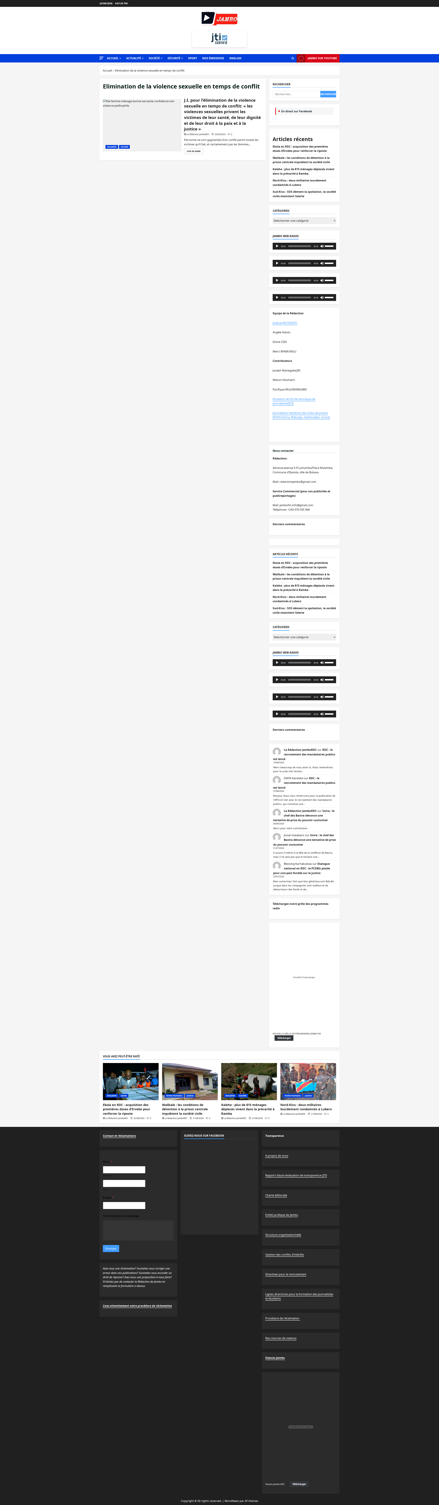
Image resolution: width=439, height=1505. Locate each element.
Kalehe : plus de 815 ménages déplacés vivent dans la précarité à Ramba (248, 1109)
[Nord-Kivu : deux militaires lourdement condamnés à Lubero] (308, 1081)
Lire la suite (195, 151)
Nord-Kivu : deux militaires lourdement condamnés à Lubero (306, 1107)
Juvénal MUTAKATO (285, 323)
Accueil (112, 58)
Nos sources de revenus (280, 1338)
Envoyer (111, 1248)
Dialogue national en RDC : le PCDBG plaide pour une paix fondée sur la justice (301, 868)
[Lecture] (277, 246)
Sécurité (174, 58)
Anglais (235, 58)
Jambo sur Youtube (322, 58)
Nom (105, 1189)
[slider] (329, 246)
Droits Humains (174, 1095)
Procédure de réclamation (282, 1318)
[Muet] (322, 246)
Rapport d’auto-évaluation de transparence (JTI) (296, 1175)
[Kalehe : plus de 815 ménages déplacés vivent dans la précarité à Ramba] (249, 1081)
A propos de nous (276, 1156)
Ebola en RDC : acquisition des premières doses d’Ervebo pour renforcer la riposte (126, 1109)
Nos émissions (213, 58)
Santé (124, 1095)
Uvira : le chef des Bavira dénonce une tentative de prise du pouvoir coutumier (303, 815)
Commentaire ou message (121, 1216)
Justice (190, 1095)
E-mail (108, 1197)
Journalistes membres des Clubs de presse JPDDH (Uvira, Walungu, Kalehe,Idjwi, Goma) (301, 415)
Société (154, 58)
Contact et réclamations (119, 1136)
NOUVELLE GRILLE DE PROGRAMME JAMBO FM (297, 1033)
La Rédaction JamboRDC (198, 134)
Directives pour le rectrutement (285, 1274)
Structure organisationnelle (283, 1235)
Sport (192, 58)
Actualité (133, 58)
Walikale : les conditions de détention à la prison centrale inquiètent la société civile (185, 1109)
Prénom (107, 1175)
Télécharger (284, 1038)
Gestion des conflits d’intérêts (284, 1254)
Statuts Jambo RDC (275, 1484)
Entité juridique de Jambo (281, 1215)
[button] (101, 58)
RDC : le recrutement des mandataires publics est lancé (304, 754)
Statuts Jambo (275, 1358)
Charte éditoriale (276, 1195)
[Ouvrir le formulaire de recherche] (293, 58)
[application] (304, 246)
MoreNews (232, 1501)
